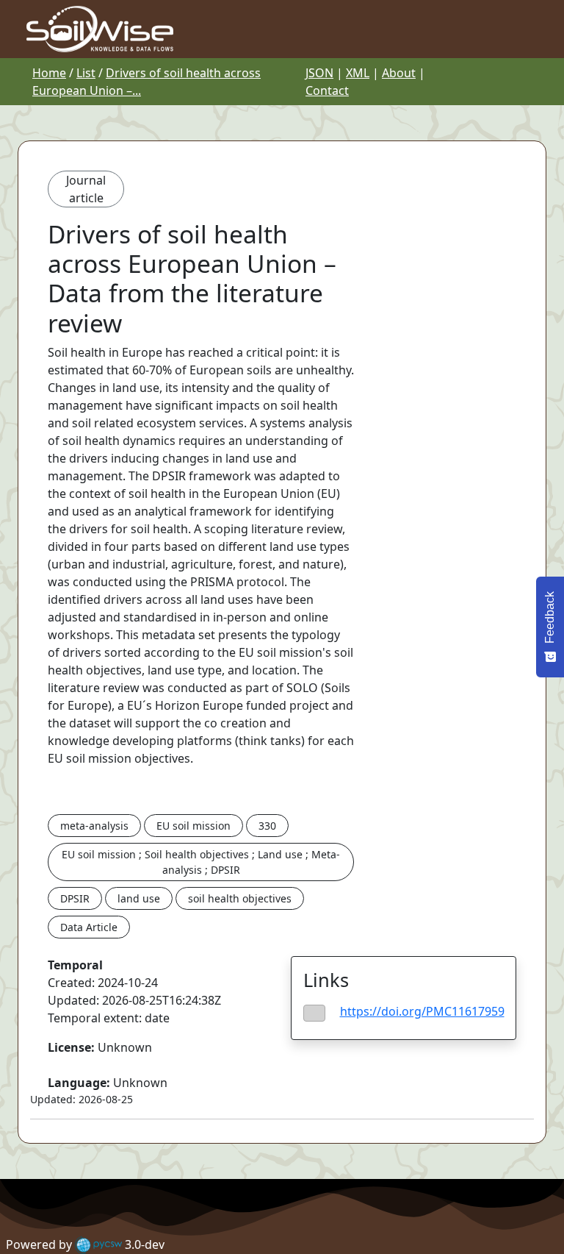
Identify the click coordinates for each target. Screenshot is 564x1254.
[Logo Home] (99, 28)
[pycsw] (98, 1244)
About (399, 73)
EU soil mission (193, 826)
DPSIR (75, 898)
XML (357, 73)
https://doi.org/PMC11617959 (422, 1011)
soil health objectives (240, 898)
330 (267, 826)
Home (49, 73)
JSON (319, 73)
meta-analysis (94, 826)
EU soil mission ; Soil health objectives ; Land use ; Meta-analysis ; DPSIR (201, 862)
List (85, 73)
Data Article (89, 927)
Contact (327, 90)
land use (139, 898)
